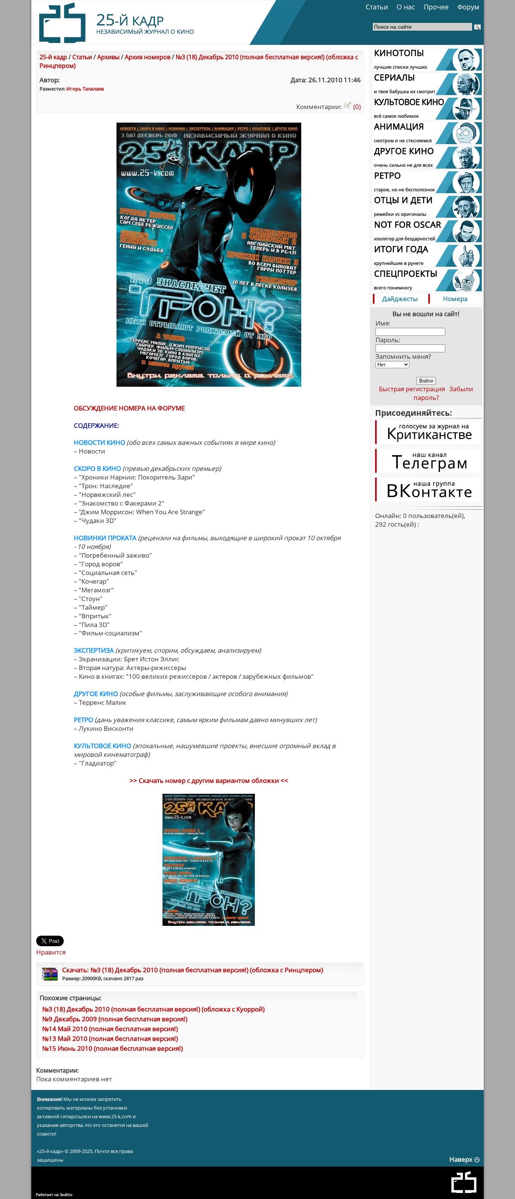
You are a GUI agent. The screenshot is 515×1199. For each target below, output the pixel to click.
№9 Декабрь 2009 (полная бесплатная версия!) (114, 1019)
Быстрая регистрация (412, 388)
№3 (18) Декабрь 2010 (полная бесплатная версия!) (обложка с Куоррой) (153, 1009)
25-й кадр (53, 57)
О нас (406, 6)
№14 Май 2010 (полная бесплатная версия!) (110, 1028)
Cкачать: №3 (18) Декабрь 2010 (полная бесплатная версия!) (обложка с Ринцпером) (192, 969)
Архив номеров (147, 57)
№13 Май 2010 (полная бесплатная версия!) (110, 1038)
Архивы (108, 57)
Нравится (51, 952)
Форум (468, 6)
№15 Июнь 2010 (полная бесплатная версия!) (112, 1048)
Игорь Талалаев (85, 88)
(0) (356, 106)
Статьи (377, 6)
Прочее (436, 6)
